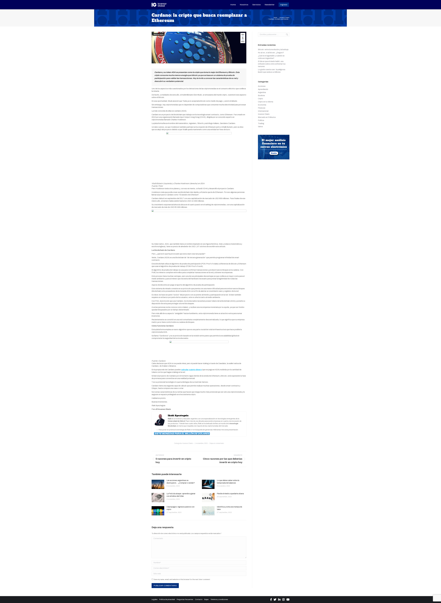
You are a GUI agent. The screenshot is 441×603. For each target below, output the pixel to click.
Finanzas (261, 108)
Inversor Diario (159, 34)
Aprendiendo (263, 89)
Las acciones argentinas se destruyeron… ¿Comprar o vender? (181, 481)
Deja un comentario (217, 443)
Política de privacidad (167, 599)
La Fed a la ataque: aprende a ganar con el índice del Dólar (181, 495)
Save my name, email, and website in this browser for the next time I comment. (182, 579)
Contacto (198, 599)
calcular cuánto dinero (191, 370)
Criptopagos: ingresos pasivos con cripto (180, 508)
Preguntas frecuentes (185, 599)
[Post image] (158, 484)
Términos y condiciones (219, 599)
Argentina (262, 92)
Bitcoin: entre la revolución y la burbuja (273, 49)
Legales (154, 599)
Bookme (261, 95)
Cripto (260, 99)
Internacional (263, 111)
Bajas (206, 599)
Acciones (262, 86)
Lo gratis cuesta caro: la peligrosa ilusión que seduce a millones (271, 71)
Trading (261, 123)
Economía (262, 105)
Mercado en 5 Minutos (267, 117)
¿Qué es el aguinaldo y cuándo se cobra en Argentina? (271, 57)
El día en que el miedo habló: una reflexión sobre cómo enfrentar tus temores (272, 63)
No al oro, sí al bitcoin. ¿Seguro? (271, 53)
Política (261, 120)
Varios (260, 127)
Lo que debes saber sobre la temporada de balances (228, 481)
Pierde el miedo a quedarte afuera (230, 494)
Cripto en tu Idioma (265, 102)
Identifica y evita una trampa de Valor (229, 508)
